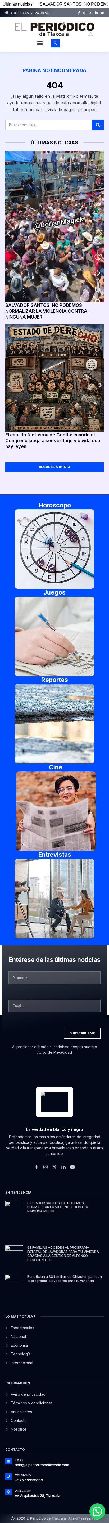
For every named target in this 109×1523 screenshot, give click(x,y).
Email (19, 1460)
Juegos (54, 592)
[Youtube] (102, 13)
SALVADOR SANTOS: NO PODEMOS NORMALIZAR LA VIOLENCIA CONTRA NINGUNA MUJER (46, 311)
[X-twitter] (90, 13)
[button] (40, 43)
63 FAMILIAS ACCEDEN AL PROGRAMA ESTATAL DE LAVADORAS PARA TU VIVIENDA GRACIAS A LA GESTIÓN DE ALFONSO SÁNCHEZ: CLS (63, 1253)
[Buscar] (98, 125)
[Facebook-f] (78, 13)
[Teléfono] (8, 1476)
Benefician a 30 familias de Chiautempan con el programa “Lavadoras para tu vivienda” (64, 1278)
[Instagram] (84, 13)
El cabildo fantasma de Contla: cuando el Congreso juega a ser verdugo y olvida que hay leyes (52, 440)
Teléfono (23, 1475)
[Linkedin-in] (96, 13)
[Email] (8, 1461)
